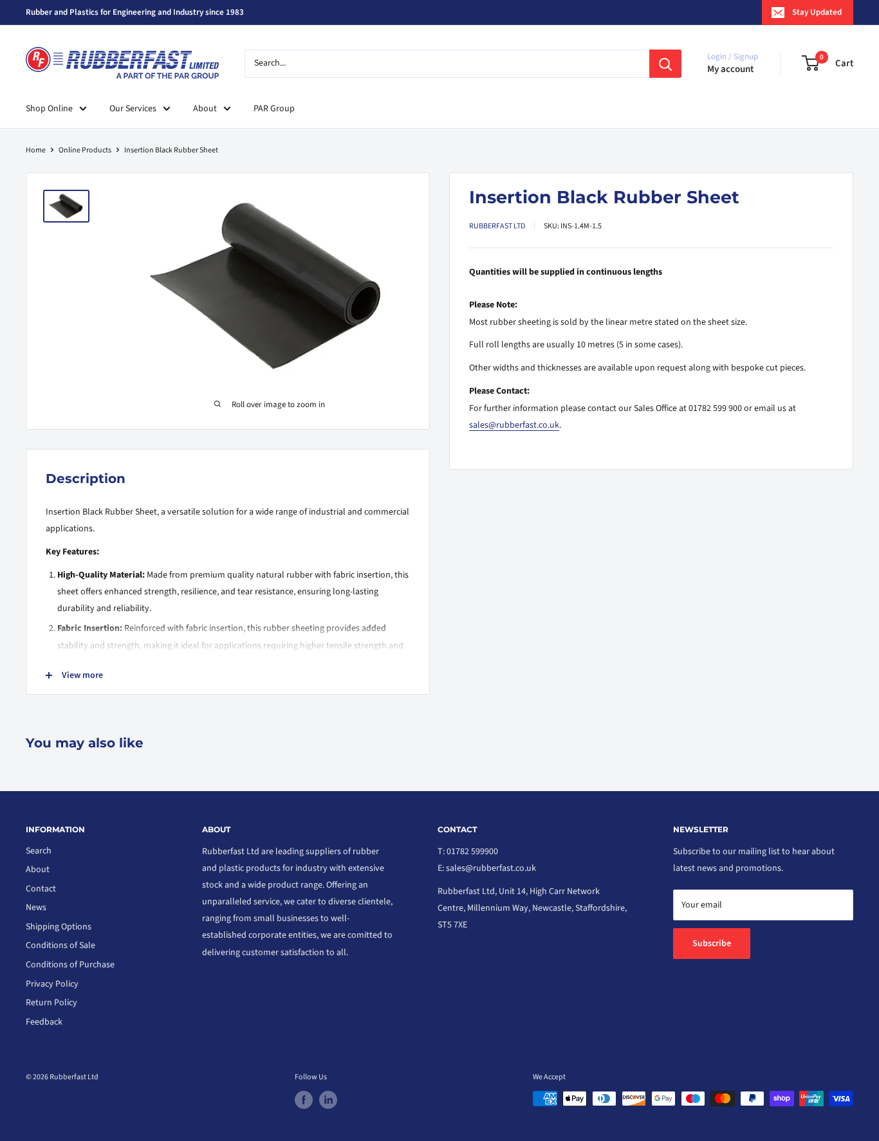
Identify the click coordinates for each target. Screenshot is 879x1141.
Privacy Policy (52, 984)
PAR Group (274, 108)
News (36, 907)
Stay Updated (817, 12)
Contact (41, 888)
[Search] (665, 64)
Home (36, 150)
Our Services (132, 108)
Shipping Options (58, 926)
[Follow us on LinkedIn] (328, 1100)
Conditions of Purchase (70, 964)
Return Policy (51, 1002)
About (205, 108)
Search (38, 850)
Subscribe (711, 943)
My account (730, 69)
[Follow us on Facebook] (304, 1100)
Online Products (85, 150)
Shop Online (49, 108)
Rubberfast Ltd (497, 226)
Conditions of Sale (60, 945)
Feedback (44, 1022)
